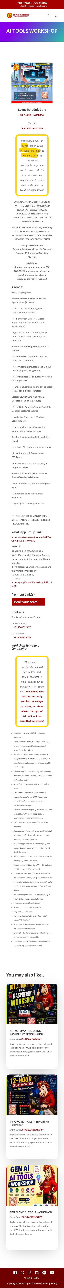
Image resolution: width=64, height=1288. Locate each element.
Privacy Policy (50, 1283)
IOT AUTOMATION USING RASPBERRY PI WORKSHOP (26, 1032)
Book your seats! (26, 602)
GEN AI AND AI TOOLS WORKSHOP (31, 1212)
